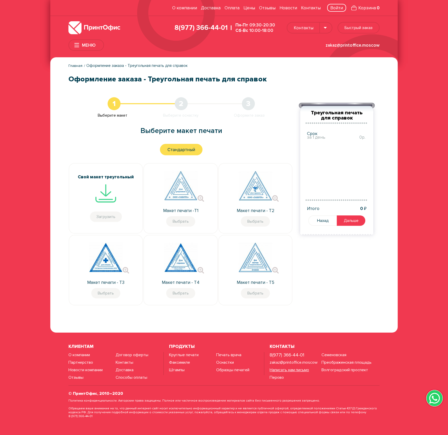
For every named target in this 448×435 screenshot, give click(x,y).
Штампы (177, 370)
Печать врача (228, 354)
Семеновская (333, 354)
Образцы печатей (232, 370)
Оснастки (225, 362)
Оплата (232, 8)
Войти (336, 8)
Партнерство (80, 362)
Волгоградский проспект (344, 370)
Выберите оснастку (180, 115)
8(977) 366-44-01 (201, 28)
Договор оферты (132, 354)
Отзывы (267, 8)
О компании (184, 8)
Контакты (311, 8)
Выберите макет (112, 115)
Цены (249, 8)
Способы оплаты (131, 377)
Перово (277, 377)
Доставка (211, 8)
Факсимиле (179, 362)
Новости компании (85, 370)
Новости (288, 8)
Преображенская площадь (346, 362)
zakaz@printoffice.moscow (353, 45)
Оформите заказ (249, 115)
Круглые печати (184, 354)
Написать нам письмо (289, 370)
